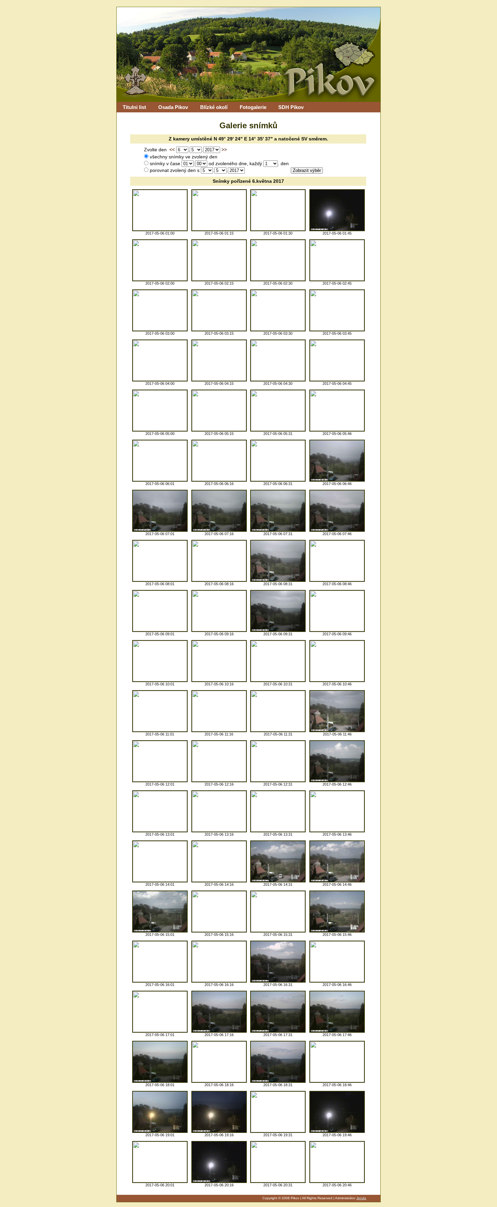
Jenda (361, 1198)
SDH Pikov (291, 107)
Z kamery (179, 138)
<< (172, 149)
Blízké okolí (214, 107)
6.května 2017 (268, 181)
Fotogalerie (253, 107)
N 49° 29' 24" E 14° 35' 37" (243, 138)
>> (224, 149)
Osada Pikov (173, 107)
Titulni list (134, 107)
